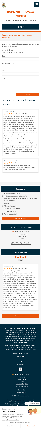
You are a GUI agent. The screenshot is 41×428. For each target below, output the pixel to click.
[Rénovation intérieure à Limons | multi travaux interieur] (4, 5)
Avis (3, 78)
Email (3, 56)
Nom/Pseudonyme (8, 63)
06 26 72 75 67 (21, 243)
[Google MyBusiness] (20, 369)
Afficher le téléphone (22, 384)
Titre (3, 71)
